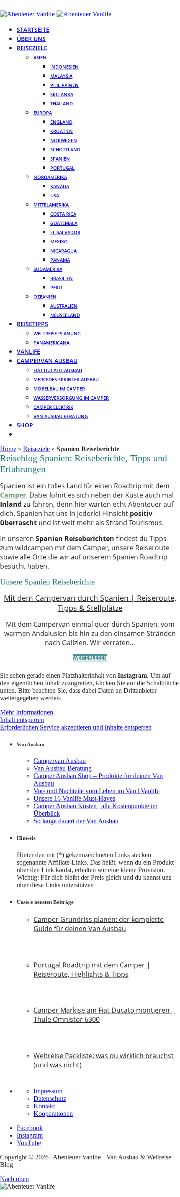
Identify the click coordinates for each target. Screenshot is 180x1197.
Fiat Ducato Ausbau (57, 370)
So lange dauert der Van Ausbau (75, 820)
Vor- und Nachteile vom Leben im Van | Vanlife (96, 790)
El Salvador (65, 232)
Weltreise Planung (57, 333)
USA (54, 195)
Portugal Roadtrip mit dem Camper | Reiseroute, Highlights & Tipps (91, 969)
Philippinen (64, 85)
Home (8, 448)
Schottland (65, 149)
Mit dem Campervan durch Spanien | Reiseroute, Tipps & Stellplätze (90, 603)
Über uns (31, 39)
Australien (63, 306)
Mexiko (59, 241)
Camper (13, 495)
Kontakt (44, 1106)
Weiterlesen (90, 657)
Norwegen (63, 140)
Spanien (60, 159)
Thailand (61, 103)
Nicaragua (63, 251)
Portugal (62, 168)
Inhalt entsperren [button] (22, 719)
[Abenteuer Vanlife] (55, 14)
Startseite (33, 29)
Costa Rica (63, 214)
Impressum (47, 1091)
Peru (56, 287)
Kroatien (61, 131)
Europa (42, 113)
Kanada (59, 186)
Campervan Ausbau (47, 361)
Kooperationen (53, 1113)
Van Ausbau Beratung (60, 416)
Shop (25, 425)
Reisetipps (32, 324)
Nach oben (14, 1178)
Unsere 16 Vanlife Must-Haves (74, 798)
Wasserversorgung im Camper (71, 398)
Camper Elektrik (53, 407)
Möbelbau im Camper (59, 388)
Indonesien (64, 67)
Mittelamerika (51, 205)
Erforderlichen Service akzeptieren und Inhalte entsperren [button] (76, 727)
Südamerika (47, 269)
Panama (60, 260)
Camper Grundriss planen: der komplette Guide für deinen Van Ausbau (98, 924)
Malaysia (61, 76)
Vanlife (28, 351)
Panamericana (51, 342)
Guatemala (63, 223)
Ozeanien (45, 297)
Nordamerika (50, 177)
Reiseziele (32, 48)
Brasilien (61, 278)
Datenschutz (49, 1098)
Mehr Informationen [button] (26, 712)
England (61, 122)
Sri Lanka (61, 94)
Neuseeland (65, 315)
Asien (39, 57)
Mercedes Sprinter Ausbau (66, 379)
